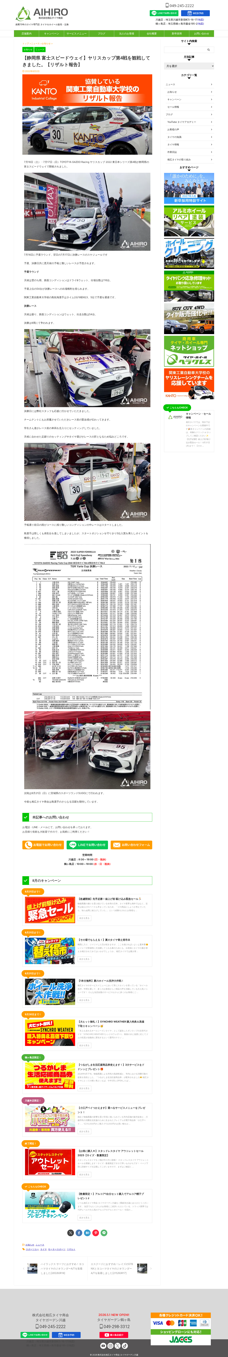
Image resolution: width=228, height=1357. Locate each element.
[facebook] (79, 1233)
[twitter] (70, 1233)
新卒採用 (177, 33)
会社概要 (152, 33)
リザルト (71, 1249)
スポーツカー (32, 1249)
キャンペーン (51, 33)
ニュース (40, 1244)
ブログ (101, 33)
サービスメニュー (77, 33)
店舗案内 (27, 33)
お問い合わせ (201, 33)
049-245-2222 (181, 5)
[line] (104, 1233)
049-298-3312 (116, 1326)
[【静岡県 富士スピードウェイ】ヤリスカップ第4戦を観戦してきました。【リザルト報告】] (87, 1233)
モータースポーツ (56, 1249)
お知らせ (30, 1244)
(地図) (200, 19)
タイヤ (43, 1249)
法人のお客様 (126, 33)
